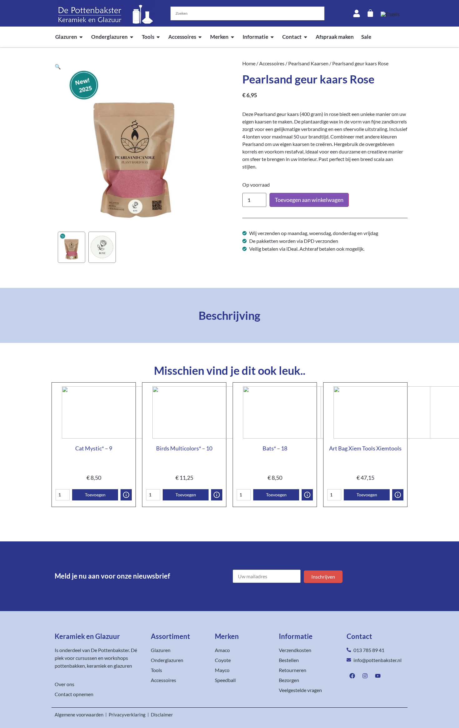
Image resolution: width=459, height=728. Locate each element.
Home (248, 63)
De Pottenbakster (110, 650)
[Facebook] (352, 675)
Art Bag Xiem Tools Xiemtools (365, 448)
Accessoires (182, 36)
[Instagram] (365, 675)
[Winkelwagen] (370, 13)
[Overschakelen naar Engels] (390, 14)
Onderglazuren (109, 36)
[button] (58, 66)
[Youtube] (377, 675)
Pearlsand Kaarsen (308, 63)
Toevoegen (95, 494)
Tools (148, 36)
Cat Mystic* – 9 (93, 448)
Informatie (255, 36)
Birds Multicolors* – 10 (184, 448)
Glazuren (66, 36)
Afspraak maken (335, 36)
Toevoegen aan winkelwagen (309, 199)
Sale (366, 36)
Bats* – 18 (275, 448)
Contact (292, 36)
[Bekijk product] (126, 494)
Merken (219, 36)
